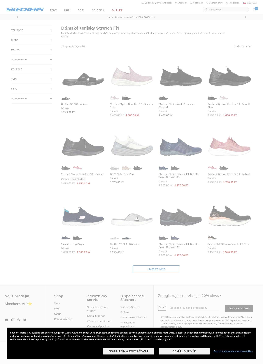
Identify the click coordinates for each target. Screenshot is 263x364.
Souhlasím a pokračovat (129, 351)
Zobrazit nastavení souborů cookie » (233, 351)
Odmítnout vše (184, 351)
